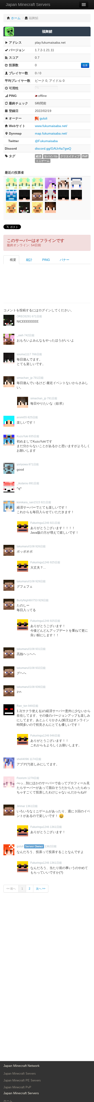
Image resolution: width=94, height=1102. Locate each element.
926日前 (40, 546)
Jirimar (21, 806)
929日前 (40, 581)
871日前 (34, 464)
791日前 (38, 377)
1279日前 (33, 778)
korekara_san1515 (28, 502)
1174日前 (35, 759)
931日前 (40, 649)
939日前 (40, 687)
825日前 (33, 417)
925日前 (55, 562)
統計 (28, 260)
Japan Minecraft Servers (28, 4)
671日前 (37, 316)
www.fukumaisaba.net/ (51, 126)
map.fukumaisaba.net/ (51, 133)
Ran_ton (22, 705)
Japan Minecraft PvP (17, 1087)
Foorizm (22, 778)
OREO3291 (24, 316)
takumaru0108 (26, 546)
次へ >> (40, 888)
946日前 (55, 735)
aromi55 (22, 417)
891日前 (34, 483)
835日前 (34, 436)
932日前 (40, 668)
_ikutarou (22, 483)
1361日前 (32, 806)
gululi (43, 118)
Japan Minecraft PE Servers (22, 1080)
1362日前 (51, 846)
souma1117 (24, 354)
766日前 (37, 354)
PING (45, 260)
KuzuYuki (22, 436)
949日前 (33, 705)
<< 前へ (11, 888)
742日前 (29, 335)
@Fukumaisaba (46, 141)
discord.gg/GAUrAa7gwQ (53, 148)
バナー (64, 260)
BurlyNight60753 (27, 600)
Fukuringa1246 (39, 523)
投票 (85, 65)
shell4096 (23, 759)
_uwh (20, 335)
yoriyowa (22, 464)
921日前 (46, 502)
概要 (12, 260)
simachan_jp (25, 377)
